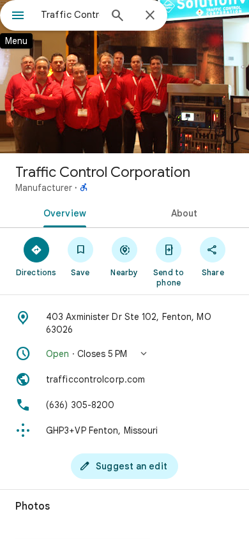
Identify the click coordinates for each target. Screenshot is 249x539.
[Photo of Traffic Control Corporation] (124, 76)
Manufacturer (43, 188)
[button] (124, 354)
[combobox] (70, 14)
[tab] (62, 212)
